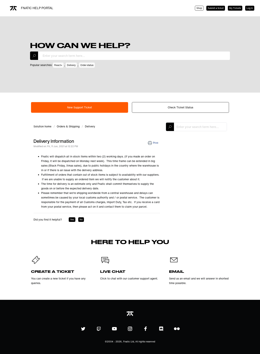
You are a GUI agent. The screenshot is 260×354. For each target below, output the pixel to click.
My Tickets (235, 8)
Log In (249, 8)
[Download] (123, 130)
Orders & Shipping (68, 126)
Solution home (42, 126)
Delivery (90, 126)
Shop (199, 8)
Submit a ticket (216, 8)
